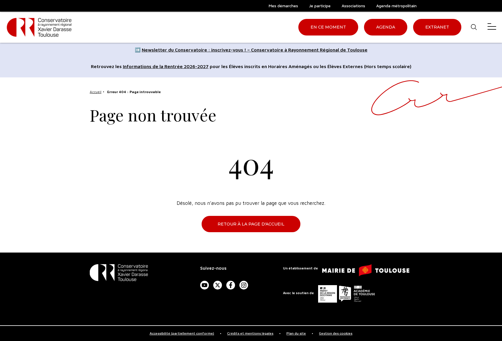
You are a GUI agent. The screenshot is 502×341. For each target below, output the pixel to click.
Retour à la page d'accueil (251, 224)
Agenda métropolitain (396, 5)
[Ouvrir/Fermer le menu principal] (492, 27)
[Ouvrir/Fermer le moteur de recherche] (473, 27)
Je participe (320, 5)
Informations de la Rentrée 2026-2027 (166, 66)
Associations (353, 5)
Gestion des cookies (335, 333)
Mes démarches (283, 5)
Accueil (95, 92)
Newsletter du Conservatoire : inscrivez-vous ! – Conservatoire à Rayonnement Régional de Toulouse (254, 49)
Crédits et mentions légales (250, 333)
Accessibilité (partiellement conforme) (182, 333)
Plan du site (296, 333)
